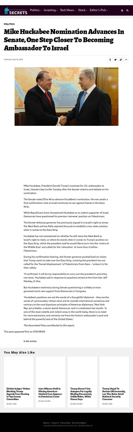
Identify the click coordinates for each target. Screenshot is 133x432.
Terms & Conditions (79, 423)
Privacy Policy (65, 423)
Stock (81, 10)
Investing (50, 10)
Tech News (67, 10)
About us (46, 423)
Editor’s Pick (98, 10)
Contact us (55, 423)
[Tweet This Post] (115, 59)
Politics (34, 10)
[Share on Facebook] (110, 59)
